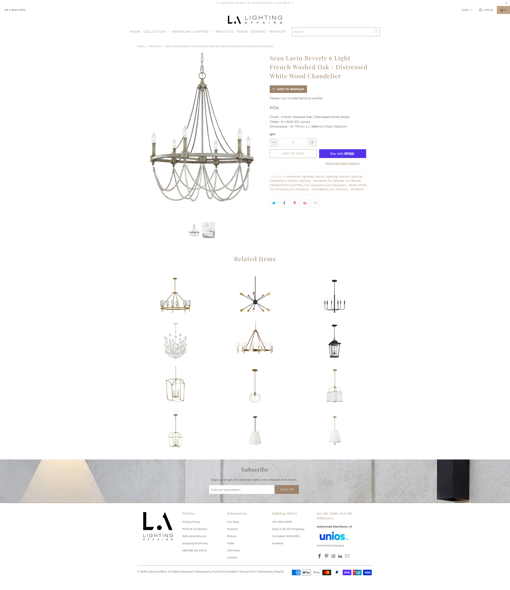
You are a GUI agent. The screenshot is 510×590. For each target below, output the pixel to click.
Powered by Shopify (271, 571)
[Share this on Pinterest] (294, 203)
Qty (272, 134)
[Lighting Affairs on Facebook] (320, 556)
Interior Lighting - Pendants (306, 180)
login (284, 98)
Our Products (279, 189)
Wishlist (278, 31)
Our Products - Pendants (346, 189)
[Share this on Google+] (305, 203)
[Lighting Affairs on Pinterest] (327, 556)
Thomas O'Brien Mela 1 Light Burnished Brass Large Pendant (255, 386)
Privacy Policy (191, 521)
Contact (259, 31)
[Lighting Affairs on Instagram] (333, 556)
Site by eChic (247, 571)
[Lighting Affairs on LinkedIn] (340, 556)
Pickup (231, 536)
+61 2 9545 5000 (15, 9)
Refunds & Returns (194, 536)
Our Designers (314, 185)
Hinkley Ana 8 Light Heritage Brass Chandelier (175, 296)
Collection (154, 31)
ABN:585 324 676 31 (194, 550)
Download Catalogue (330, 545)
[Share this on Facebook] (284, 203)
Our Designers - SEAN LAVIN (346, 185)
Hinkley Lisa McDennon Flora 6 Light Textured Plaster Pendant (175, 341)
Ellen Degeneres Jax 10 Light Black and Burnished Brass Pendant (255, 296)
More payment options (342, 163)
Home (135, 31)
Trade (242, 31)
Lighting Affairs (157, 571)
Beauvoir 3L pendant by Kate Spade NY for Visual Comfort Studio (255, 431)
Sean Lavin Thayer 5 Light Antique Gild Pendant (175, 386)
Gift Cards (233, 550)
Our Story (233, 521)
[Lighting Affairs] (255, 19)
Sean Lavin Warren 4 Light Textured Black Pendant (335, 341)
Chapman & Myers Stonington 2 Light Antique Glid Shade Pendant (335, 386)
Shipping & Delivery (195, 543)
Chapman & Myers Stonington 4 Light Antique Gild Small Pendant (175, 431)
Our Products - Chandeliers (309, 189)
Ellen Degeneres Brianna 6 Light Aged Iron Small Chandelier (335, 296)
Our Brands (336, 180)
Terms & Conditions (194, 529)
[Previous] (144, 134)
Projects (224, 31)
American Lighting (191, 31)
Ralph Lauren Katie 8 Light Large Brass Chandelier (255, 341)
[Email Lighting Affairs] (347, 556)
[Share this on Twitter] (274, 203)
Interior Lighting (325, 176)
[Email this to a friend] (315, 203)
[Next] (259, 134)
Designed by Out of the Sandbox (216, 571)
